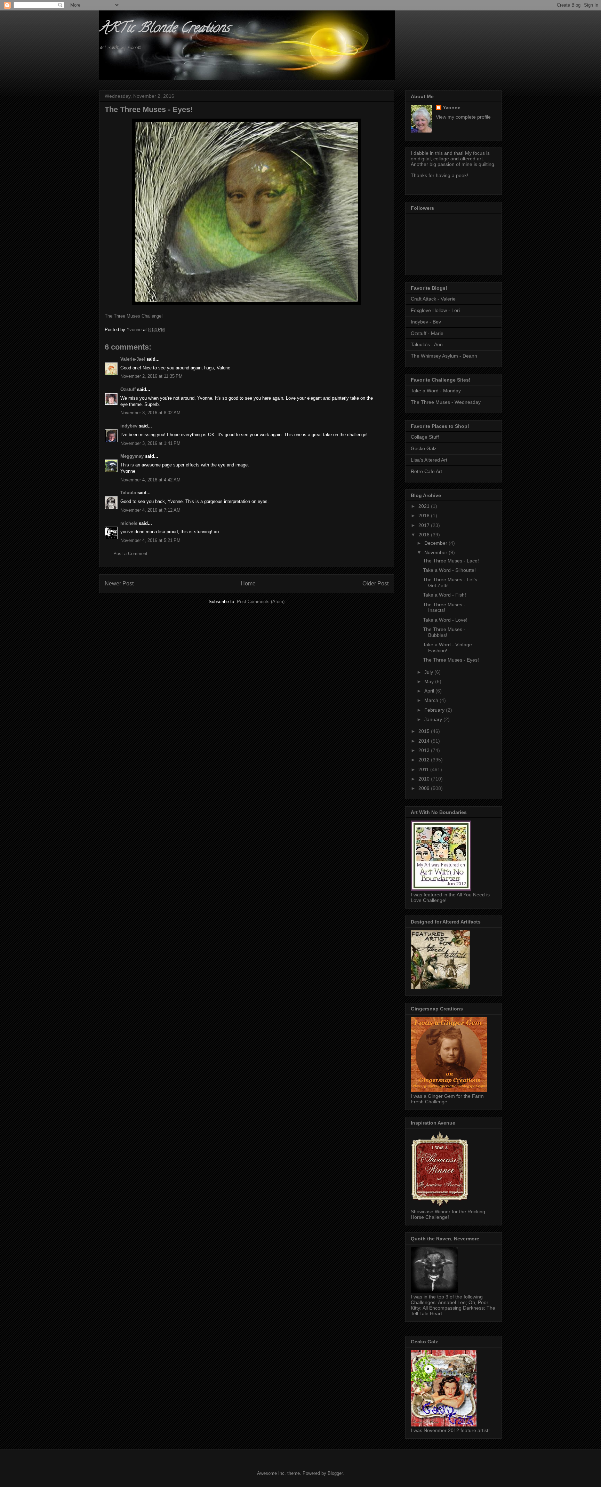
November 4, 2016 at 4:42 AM (150, 479)
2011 (424, 769)
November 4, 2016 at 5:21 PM (150, 540)
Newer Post (119, 583)
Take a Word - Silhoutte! (449, 570)
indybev (128, 426)
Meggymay (132, 456)
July (429, 672)
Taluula (128, 492)
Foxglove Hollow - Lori (435, 310)
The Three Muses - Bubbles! (444, 632)
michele (128, 523)
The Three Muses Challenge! (134, 316)
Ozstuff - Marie (427, 333)
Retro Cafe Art (426, 471)
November (436, 552)
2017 (424, 525)
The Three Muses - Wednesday (446, 402)
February (435, 710)
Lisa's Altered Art (429, 460)
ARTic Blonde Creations (164, 29)
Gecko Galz (423, 448)
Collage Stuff (425, 437)
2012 (424, 759)
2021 (424, 506)
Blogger (335, 1473)
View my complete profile (463, 117)
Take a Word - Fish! (444, 595)
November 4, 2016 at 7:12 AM (150, 510)
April (429, 691)
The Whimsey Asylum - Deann (444, 356)
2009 (424, 788)
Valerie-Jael (132, 359)
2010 (424, 779)
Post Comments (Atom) (261, 601)
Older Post (375, 583)
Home (248, 583)
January (433, 719)
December (436, 543)
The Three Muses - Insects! (444, 607)
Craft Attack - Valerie (433, 299)
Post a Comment (130, 553)
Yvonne (451, 107)
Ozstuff (128, 389)
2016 (424, 534)
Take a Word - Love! (445, 620)
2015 (424, 731)
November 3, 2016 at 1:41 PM (150, 443)
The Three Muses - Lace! (451, 560)
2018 (424, 515)
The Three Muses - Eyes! (451, 660)
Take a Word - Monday (436, 390)
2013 (424, 750)
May (429, 681)
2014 (424, 741)
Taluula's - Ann (427, 344)
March (432, 700)
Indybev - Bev (426, 322)
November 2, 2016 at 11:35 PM (151, 376)
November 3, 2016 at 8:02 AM (150, 412)
